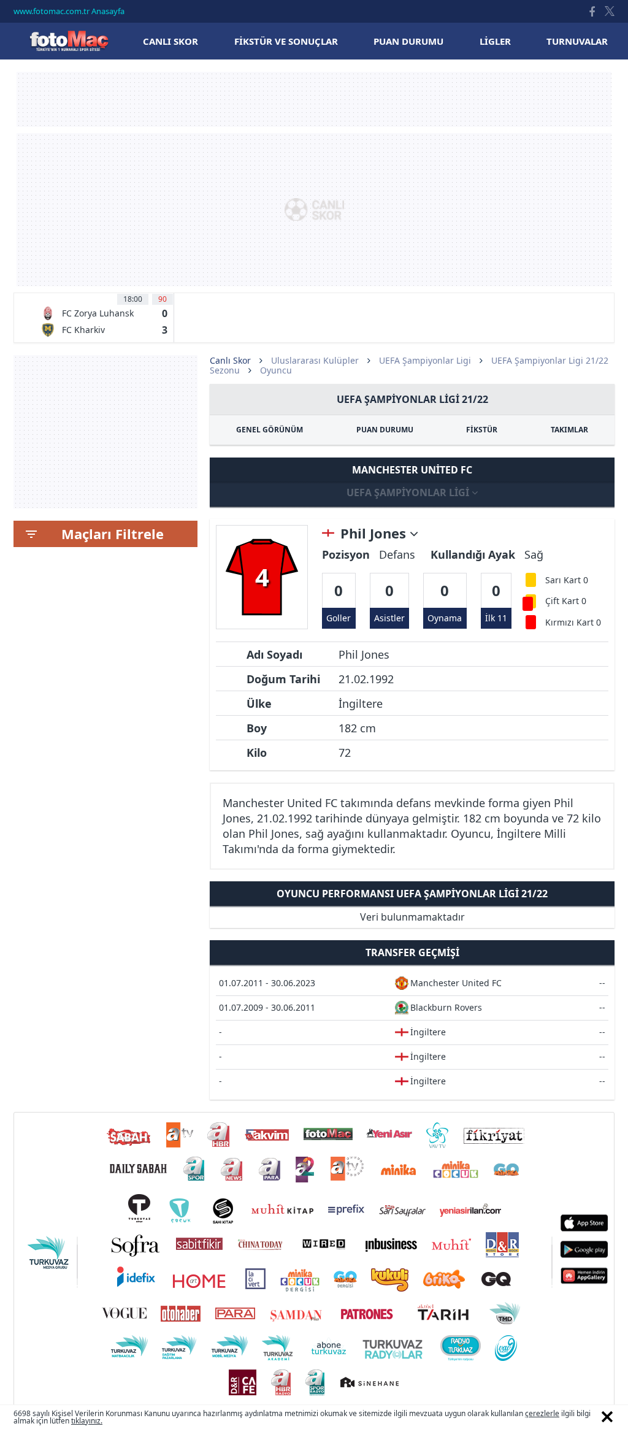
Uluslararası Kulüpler (315, 360)
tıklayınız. (86, 1421)
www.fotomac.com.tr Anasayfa (68, 11)
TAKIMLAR (569, 429)
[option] (104, 317)
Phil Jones (375, 533)
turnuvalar (577, 41)
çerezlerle (542, 1413)
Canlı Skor (69, 41)
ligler (495, 41)
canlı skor (170, 41)
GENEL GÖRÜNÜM (269, 429)
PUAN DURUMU (384, 429)
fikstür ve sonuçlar (286, 41)
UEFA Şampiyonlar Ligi (425, 360)
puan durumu (408, 41)
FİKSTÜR (481, 429)
